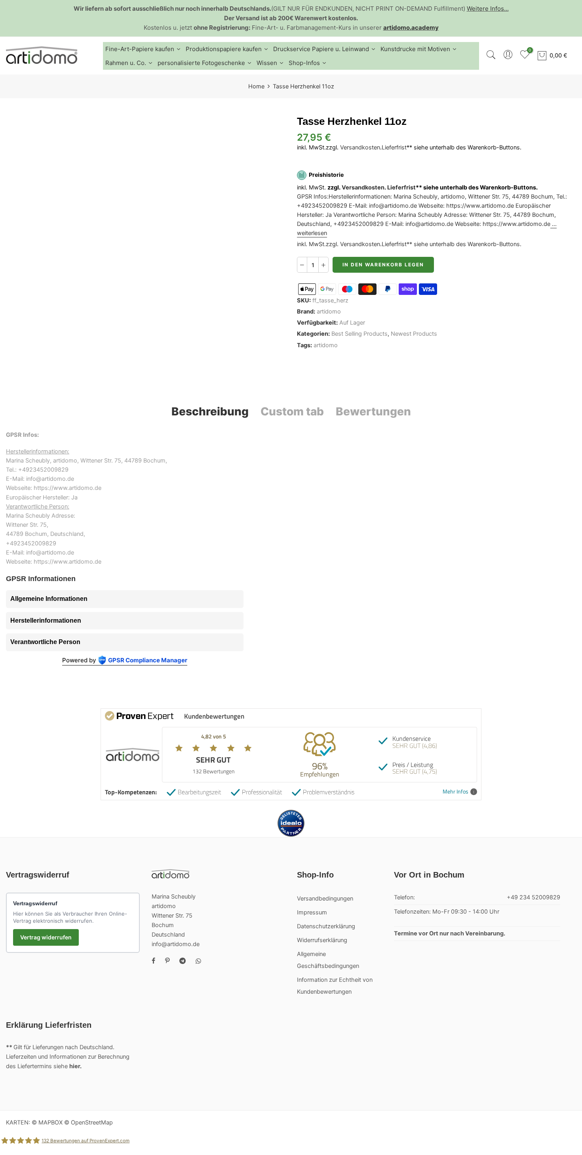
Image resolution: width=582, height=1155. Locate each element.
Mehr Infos (455, 791)
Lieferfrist (394, 147)
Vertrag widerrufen (46, 937)
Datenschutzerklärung (326, 926)
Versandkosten (360, 147)
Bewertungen (373, 411)
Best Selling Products (359, 334)
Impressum (312, 912)
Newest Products (414, 334)
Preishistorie (326, 175)
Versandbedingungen (325, 898)
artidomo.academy (411, 27)
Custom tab (292, 411)
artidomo (329, 311)
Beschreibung (210, 411)
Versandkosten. (364, 187)
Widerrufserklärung (322, 940)
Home (256, 86)
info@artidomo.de (176, 944)
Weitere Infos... (488, 8)
